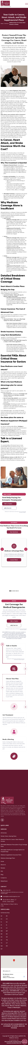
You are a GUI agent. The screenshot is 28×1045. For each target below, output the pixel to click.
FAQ (2, 871)
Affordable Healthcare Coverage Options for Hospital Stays (13, 850)
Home (2, 23)
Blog (2, 874)
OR (7, 937)
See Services (14, 532)
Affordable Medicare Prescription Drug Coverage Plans (14, 845)
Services (6, 23)
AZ (1, 916)
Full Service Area (5, 912)
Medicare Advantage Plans (8, 858)
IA (6, 925)
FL (1, 922)
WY (1, 949)
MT (7, 931)
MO (2, 931)
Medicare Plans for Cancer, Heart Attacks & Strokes (17, 23)
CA (1, 919)
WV (7, 946)
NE (1, 934)
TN (7, 940)
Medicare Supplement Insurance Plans (11, 855)
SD (1, 940)
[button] (26, 3)
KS (1, 928)
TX (1, 943)
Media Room (4, 881)
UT (7, 943)
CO (7, 919)
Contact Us (4, 878)
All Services (4, 833)
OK (1, 937)
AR (6, 916)
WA (2, 946)
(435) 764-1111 (7, 508)
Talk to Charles (8, 503)
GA (6, 922)
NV (7, 934)
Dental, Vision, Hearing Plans (8, 836)
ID (1, 925)
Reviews (3, 868)
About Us (3, 864)
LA (6, 928)
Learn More (14, 560)
